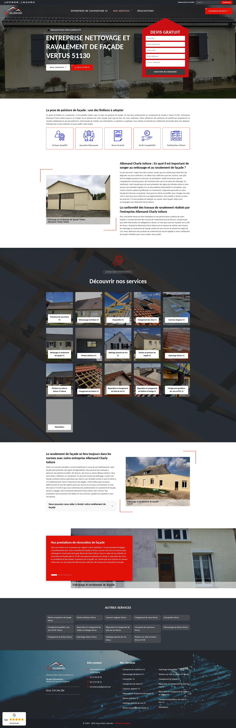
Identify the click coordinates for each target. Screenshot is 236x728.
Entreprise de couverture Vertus (145, 628)
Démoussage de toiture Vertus (176, 627)
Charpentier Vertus (171, 618)
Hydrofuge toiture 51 (176, 356)
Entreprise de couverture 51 (89, 11)
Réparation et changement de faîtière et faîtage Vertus (89, 628)
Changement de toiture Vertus (60, 637)
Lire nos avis (14, 723)
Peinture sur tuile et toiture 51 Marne (174, 674)
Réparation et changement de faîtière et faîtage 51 (174, 693)
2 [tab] (59, 575)
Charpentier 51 (118, 320)
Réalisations (145, 11)
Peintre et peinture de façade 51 (136, 708)
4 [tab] (65, 575)
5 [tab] (67, 575)
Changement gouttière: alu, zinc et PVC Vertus (59, 628)
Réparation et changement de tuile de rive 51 (174, 685)
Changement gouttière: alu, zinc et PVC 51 (172, 701)
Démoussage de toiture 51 (89, 320)
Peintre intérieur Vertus (86, 618)
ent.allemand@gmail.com (100, 687)
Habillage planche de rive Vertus (116, 638)
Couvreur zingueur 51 (176, 320)
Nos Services (121, 11)
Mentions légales (122, 723)
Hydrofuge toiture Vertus (87, 637)
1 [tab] (54, 575)
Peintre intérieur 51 (88, 356)
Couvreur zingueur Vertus (116, 618)
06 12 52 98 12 (29, 2)
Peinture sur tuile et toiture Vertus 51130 (145, 638)
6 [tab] (70, 575)
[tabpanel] (89, 553)
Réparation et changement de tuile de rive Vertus (118, 628)
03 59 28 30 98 (12, 2)
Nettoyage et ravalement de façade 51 (138, 694)
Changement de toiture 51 (89, 391)
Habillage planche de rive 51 (134, 703)
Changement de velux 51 (147, 320)
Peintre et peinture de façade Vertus (59, 619)
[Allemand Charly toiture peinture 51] (13, 15)
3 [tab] (62, 575)
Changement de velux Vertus (146, 618)
